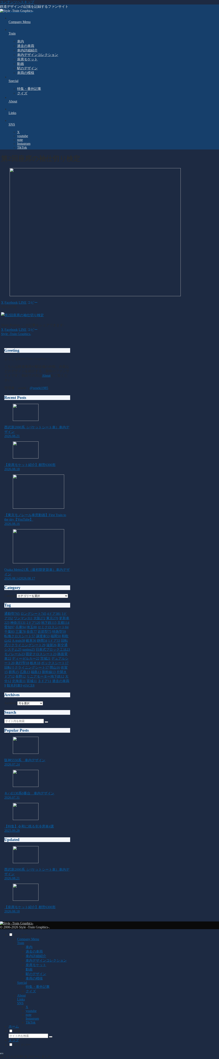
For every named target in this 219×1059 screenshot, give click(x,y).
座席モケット (36, 965)
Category (10, 596)
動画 (29, 969)
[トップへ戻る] (1, 1053)
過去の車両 (34, 951)
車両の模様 (34, 978)
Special (22, 982)
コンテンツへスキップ (17, 2)
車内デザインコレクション (46, 960)
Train (20, 943)
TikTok (31, 1022)
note (28, 1015)
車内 (29, 947)
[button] (32, 302)
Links (21, 999)
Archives (10, 703)
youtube (31, 1011)
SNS (20, 1003)
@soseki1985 (39, 388)
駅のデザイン (36, 974)
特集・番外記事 (38, 987)
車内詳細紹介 (36, 956)
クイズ (31, 991)
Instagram (32, 1018)
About (46, 375)
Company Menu (28, 939)
